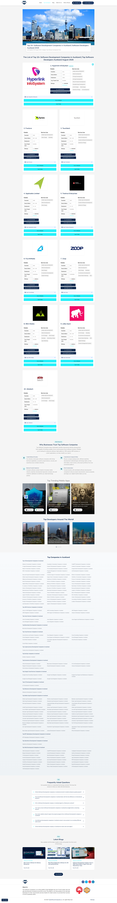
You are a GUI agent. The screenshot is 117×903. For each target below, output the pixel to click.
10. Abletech (28, 389)
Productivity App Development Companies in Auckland (33, 720)
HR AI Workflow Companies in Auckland (80, 594)
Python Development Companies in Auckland (56, 764)
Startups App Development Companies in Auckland (33, 714)
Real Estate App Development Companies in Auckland (57, 722)
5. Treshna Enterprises (69, 193)
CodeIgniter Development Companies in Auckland (81, 750)
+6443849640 (32, 350)
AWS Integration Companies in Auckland (31, 612)
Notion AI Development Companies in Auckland (32, 588)
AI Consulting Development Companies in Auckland (57, 568)
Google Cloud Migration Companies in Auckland (56, 674)
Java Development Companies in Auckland (80, 762)
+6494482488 (32, 219)
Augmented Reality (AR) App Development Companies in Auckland (58, 704)
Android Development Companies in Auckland (56, 730)
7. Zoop (63, 259)
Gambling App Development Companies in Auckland (82, 718)
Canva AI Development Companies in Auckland (81, 583)
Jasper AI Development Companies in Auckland (56, 585)
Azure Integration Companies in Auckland (55, 621)
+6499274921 (68, 285)
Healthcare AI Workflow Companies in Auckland (56, 579)
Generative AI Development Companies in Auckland (57, 594)
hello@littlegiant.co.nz (68, 353)
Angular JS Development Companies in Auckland (32, 759)
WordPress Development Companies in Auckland (32, 762)
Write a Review (66, 2)
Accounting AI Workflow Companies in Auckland (81, 599)
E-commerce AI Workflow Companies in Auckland (32, 585)
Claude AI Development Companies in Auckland (56, 566)
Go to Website (58, 100)
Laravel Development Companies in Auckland (56, 753)
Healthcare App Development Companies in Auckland (82, 714)
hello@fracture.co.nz (32, 157)
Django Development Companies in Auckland (31, 753)
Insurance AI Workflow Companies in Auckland (32, 599)
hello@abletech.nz (32, 418)
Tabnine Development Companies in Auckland (32, 592)
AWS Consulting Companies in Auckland (55, 610)
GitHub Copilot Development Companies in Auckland (33, 577)
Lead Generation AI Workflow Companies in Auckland (33, 603)
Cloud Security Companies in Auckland (79, 639)
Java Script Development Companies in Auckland (56, 759)
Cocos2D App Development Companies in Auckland (82, 709)
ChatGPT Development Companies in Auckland (81, 564)
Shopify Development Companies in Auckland (56, 665)
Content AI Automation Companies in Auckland (81, 566)
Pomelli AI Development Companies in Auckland (32, 601)
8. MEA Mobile (29, 324)
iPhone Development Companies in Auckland (80, 730)
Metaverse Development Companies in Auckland (32, 692)
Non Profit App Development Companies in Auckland (82, 722)
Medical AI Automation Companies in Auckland (32, 564)
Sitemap (92, 899)
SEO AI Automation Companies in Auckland (31, 570)
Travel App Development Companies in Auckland (32, 716)
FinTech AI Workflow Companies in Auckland (56, 581)
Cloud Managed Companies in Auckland (79, 637)
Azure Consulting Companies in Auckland (31, 619)
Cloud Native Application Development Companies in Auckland (57, 640)
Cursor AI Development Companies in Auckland (56, 599)
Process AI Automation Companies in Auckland (81, 579)
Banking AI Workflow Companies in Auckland (56, 583)
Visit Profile (58, 104)
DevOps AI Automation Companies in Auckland (81, 581)
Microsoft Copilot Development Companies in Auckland (33, 574)
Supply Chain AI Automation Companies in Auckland (57, 577)
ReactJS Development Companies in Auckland (81, 764)
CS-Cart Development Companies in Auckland (81, 663)
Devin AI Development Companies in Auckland (81, 592)
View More (58, 874)
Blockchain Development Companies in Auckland (32, 628)
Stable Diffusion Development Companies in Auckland (33, 583)
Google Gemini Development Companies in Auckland (82, 568)
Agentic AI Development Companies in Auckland (56, 603)
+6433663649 (68, 219)
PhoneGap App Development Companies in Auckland (57, 709)
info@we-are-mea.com (32, 353)
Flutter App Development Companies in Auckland (81, 701)
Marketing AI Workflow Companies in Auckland (56, 601)
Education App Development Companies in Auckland (33, 711)
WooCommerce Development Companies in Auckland (33, 668)
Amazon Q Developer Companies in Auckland (81, 612)
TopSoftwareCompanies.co (55, 899)
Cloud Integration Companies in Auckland (31, 637)
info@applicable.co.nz (32, 222)
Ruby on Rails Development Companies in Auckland (57, 766)
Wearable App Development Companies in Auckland (57, 701)
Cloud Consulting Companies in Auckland (80, 635)
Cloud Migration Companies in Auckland (55, 635)
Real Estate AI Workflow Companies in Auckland (81, 585)
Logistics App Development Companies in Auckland (57, 720)
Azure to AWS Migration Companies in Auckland (32, 610)
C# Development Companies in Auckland (80, 766)
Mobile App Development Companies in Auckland (32, 699)
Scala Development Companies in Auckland (31, 766)
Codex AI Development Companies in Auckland (81, 597)
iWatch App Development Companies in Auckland (81, 707)
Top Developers (47, 2)
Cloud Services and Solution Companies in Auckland (33, 635)
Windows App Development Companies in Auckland (57, 699)
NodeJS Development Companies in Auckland (31, 764)
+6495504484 (32, 285)
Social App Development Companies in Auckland (56, 711)
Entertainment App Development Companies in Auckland (83, 716)
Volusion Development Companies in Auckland (81, 665)
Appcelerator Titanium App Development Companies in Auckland (82, 727)
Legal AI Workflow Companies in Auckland (31, 594)
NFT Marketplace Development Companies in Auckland (33, 737)
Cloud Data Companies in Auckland (29, 639)
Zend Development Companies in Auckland (55, 755)
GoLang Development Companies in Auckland (56, 762)
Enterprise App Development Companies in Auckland (57, 714)
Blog (53, 2)
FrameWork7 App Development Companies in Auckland (58, 726)
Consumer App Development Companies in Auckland (33, 718)
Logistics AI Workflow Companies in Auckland (81, 590)
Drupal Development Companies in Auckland (80, 755)
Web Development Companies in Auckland (31, 750)
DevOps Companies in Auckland (29, 657)
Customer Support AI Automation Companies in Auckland (58, 574)
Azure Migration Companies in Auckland (55, 619)
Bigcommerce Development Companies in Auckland (57, 663)
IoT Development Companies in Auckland (31, 685)
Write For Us (59, 2)
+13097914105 (60, 89)
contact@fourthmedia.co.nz (32, 288)
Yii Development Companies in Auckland (30, 755)
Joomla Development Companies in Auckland (31, 757)
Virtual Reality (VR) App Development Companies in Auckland (82, 704)
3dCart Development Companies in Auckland (31, 663)
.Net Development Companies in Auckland (31, 768)
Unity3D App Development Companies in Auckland (32, 707)
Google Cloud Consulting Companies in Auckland (32, 674)
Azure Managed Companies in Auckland (30, 621)
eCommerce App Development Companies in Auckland (82, 720)
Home (40, 2)
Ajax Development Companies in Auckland (80, 757)
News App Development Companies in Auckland (56, 718)
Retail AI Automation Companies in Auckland (31, 568)
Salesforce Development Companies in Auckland (32, 744)
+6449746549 (68, 154)
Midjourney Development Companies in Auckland (32, 579)
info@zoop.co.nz (69, 288)
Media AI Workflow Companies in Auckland (55, 597)
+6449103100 (32, 415)
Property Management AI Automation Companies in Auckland (57, 571)
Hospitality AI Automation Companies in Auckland (57, 564)
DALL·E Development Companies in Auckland (31, 581)
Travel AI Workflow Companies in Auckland (55, 592)
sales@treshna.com (69, 222)
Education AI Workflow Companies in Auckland (56, 588)
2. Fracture (28, 128)
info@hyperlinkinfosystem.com (61, 92)
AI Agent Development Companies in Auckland (32, 566)
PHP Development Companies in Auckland (80, 759)
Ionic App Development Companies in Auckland (32, 726)
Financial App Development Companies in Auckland (82, 711)
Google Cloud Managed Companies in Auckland (32, 678)
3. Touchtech (65, 128)
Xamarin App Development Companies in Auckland (57, 707)
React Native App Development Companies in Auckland (33, 730)
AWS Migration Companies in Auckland (79, 610)
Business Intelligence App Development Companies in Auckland (33, 723)
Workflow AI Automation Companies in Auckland (81, 577)
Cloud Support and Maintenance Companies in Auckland (58, 637)
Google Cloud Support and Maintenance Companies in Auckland (82, 675)
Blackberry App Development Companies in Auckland (82, 699)
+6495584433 (32, 154)
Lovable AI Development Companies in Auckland (81, 601)
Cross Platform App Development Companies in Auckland (34, 709)
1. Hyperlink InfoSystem (59, 66)
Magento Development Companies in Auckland (32, 665)
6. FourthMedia (29, 259)
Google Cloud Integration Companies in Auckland (57, 678)
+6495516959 (68, 350)
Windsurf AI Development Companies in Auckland (32, 597)
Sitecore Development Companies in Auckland (56, 757)
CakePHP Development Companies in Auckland (56, 750)
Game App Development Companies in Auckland (56, 716)
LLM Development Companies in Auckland (80, 570)
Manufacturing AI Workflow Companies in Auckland (33, 590)
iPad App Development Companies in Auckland (32, 703)
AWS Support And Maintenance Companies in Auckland (58, 612)
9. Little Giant (66, 324)
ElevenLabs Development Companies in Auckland (56, 590)
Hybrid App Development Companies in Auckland (32, 701)
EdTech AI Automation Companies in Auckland (81, 574)
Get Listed (4, 900)
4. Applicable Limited (31, 193)
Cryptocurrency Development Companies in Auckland (33, 650)
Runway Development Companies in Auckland (81, 588)
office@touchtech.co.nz (69, 157)
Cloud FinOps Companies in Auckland (30, 643)
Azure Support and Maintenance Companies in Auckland (83, 619)
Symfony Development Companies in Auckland (81, 753)
